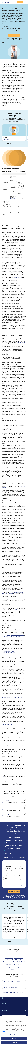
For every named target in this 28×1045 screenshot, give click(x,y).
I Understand (14, 1042)
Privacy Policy (12, 1032)
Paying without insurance (20, 857)
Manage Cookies (14, 1034)
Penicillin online (6, 139)
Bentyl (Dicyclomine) (17, 964)
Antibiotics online (9, 959)
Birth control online (14, 966)
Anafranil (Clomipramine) (17, 957)
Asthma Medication (7, 961)
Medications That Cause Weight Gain (12, 992)
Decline (14, 1038)
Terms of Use (18, 1032)
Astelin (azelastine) (18, 959)
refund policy (17, 897)
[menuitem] (6, 2)
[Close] (26, 1018)
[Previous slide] (16, 143)
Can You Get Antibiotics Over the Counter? (11, 982)
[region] (14, 1030)
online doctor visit (17, 277)
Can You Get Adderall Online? (10, 987)
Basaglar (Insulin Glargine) (19, 961)
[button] (16, 802)
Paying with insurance (8, 857)
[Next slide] (19, 143)
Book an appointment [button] (14, 35)
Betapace (8, 964)
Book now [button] (20, 2)
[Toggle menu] (25, 2)
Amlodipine (7, 957)
